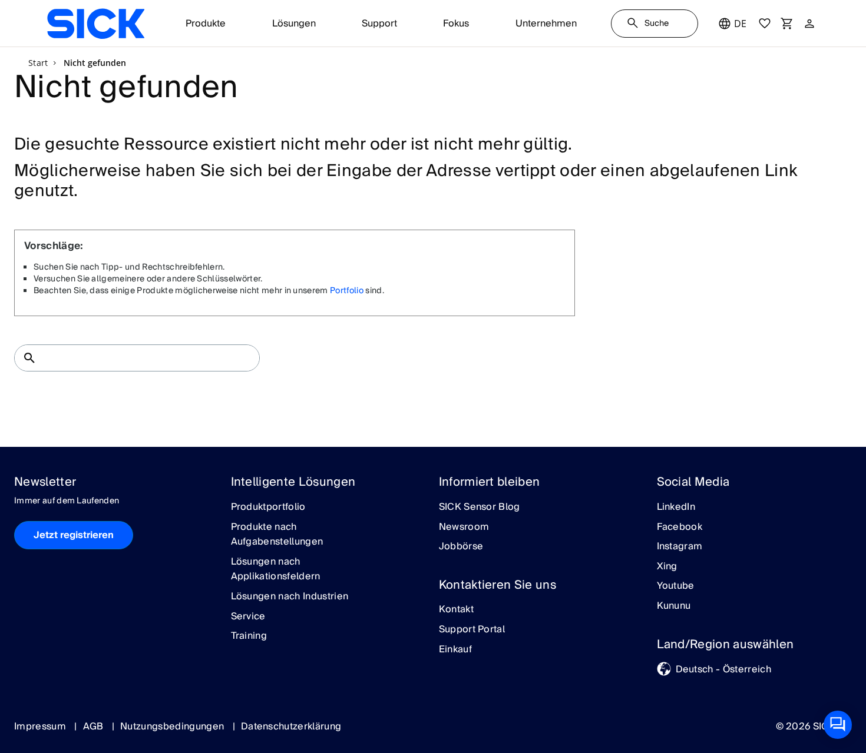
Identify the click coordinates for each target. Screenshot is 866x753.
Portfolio (346, 291)
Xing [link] (667, 567)
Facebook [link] (680, 527)
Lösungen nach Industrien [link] (290, 597)
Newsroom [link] (464, 527)
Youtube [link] (676, 586)
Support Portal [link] (472, 630)
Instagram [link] (680, 547)
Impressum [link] (41, 726)
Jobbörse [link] (461, 547)
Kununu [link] (674, 606)
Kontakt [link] (456, 610)
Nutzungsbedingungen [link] (173, 726)
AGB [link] (94, 726)
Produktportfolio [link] (268, 507)
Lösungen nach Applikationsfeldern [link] (275, 570)
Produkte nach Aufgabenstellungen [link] (277, 535)
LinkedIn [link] (676, 507)
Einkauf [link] (455, 650)
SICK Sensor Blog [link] (479, 507)
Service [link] (248, 617)
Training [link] (249, 636)
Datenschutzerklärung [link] (291, 726)
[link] (95, 23)
